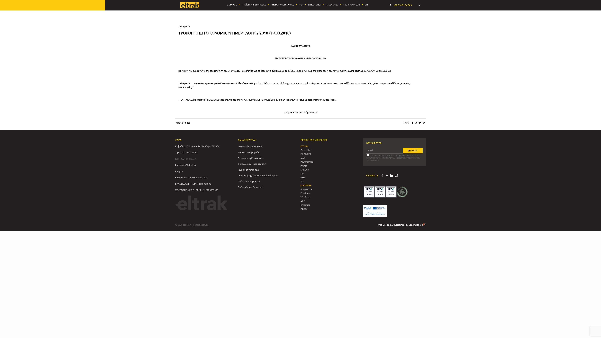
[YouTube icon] (387, 175)
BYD (302, 177)
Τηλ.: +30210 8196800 (186, 152)
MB (302, 173)
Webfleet (305, 197)
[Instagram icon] (396, 175)
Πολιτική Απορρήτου (249, 181)
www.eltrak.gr (186, 87)
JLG (302, 181)
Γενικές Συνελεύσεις (248, 169)
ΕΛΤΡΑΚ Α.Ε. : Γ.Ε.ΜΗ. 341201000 (191, 177)
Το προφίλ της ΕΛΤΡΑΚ (250, 146)
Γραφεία (179, 171)
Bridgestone (306, 189)
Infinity (303, 209)
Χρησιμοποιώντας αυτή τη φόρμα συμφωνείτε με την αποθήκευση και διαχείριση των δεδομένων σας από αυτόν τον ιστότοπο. (393, 157)
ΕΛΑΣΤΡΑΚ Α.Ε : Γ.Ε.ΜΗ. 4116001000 (193, 184)
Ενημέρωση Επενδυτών (251, 158)
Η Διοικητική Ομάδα (249, 152)
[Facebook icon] (382, 175)
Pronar (303, 166)
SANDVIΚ (304, 170)
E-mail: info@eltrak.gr (185, 165)
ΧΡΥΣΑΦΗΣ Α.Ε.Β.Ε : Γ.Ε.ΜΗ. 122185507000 (196, 190)
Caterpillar (305, 150)
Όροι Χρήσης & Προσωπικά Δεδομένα (258, 175)
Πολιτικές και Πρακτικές (251, 187)
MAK (302, 158)
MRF (302, 201)
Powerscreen (306, 162)
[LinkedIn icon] (391, 175)
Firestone (305, 193)
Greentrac (305, 205)
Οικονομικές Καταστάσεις (252, 164)
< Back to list (182, 122)
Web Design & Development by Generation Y (400, 225)
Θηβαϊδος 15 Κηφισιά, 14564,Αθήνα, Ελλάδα (197, 146)
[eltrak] (195, 4)
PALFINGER (305, 154)
